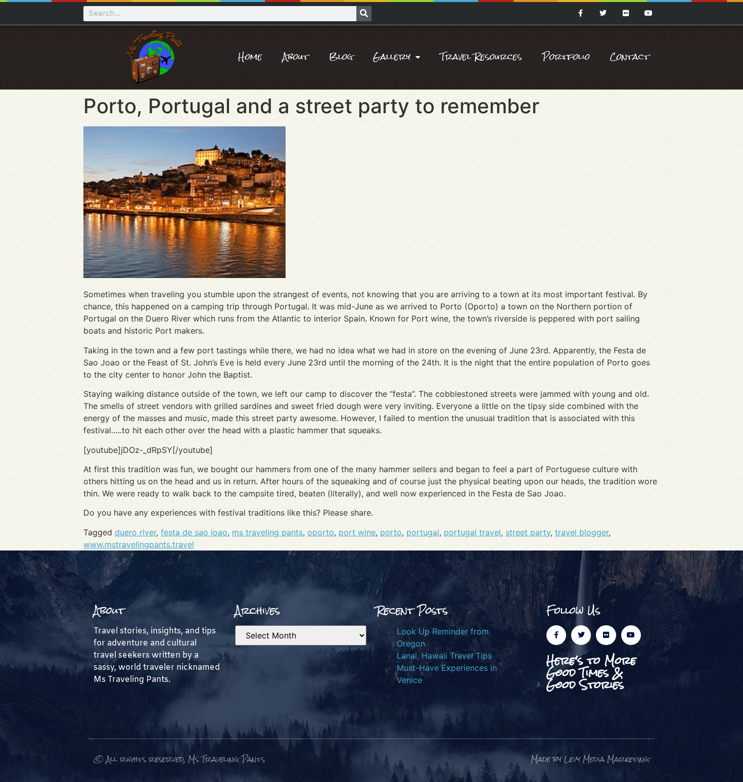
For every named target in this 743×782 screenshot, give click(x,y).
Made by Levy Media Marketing (590, 759)
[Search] (364, 13)
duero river (135, 532)
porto (391, 532)
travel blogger (582, 532)
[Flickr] (625, 13)
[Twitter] (603, 13)
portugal (422, 532)
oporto (320, 532)
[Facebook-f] (580, 13)
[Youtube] (648, 13)
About (296, 57)
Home (250, 57)
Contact (629, 57)
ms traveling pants (267, 532)
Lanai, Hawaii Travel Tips (444, 656)
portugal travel (472, 532)
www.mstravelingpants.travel (138, 544)
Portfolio (566, 57)
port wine (357, 532)
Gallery (391, 57)
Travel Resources (481, 57)
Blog (341, 57)
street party (527, 532)
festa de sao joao (194, 532)
